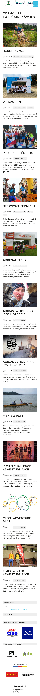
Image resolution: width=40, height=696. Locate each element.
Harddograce (14, 51)
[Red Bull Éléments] (20, 149)
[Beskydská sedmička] (20, 202)
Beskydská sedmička (19, 206)
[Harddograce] (20, 47)
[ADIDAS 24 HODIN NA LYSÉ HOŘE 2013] (20, 357)
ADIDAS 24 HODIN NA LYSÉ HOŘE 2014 (18, 312)
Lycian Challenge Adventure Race (17, 468)
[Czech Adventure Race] (20, 514)
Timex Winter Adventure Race (16, 572)
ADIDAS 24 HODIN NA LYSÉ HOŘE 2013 (18, 363)
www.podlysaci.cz (18, 690)
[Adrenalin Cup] (20, 256)
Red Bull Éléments (18, 153)
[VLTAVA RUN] (20, 98)
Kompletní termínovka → (20, 609)
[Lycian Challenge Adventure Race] (20, 462)
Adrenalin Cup (15, 260)
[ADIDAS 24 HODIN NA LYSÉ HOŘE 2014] (20, 307)
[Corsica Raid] (20, 412)
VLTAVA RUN (12, 102)
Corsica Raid (13, 416)
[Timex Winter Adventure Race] (20, 567)
